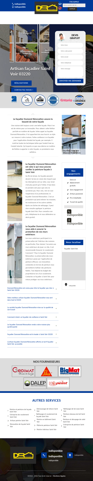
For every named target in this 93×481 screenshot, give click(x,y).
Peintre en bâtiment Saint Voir (46, 421)
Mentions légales (59, 476)
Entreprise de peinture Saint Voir (73, 426)
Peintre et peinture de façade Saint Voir (20, 411)
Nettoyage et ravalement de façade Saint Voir (46, 415)
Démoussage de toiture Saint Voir (47, 410)
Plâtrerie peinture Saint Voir (47, 425)
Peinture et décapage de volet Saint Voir (74, 421)
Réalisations (21, 83)
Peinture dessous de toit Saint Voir (74, 415)
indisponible (20, 4)
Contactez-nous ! (24, 90)
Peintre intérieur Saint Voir (46, 430)
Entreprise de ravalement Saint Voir (19, 416)
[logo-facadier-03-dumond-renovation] (46, 8)
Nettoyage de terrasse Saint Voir (73, 410)
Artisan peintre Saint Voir (19, 421)
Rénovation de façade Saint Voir (20, 425)
